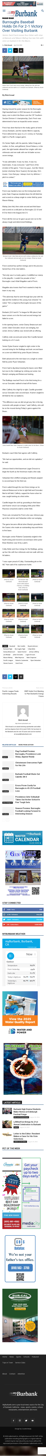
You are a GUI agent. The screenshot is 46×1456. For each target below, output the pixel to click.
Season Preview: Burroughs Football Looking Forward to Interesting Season (28, 811)
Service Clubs (20, 1314)
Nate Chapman (31, 657)
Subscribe (38, 924)
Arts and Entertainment (21, 1086)
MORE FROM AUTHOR (26, 745)
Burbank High (7, 649)
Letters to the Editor (20, 1111)
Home (4, 1308)
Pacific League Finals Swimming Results (10, 692)
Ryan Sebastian (36, 660)
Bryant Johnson (33, 646)
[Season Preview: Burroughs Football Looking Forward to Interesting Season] (8, 811)
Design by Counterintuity (23, 1380)
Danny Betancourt (9, 652)
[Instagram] (19, 1372)
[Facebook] (13, 1372)
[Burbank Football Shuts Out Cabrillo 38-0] (8, 777)
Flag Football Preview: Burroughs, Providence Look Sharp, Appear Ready (28, 754)
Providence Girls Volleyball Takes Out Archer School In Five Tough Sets (27, 799)
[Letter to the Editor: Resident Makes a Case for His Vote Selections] (7, 1103)
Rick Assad (8, 45)
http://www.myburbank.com (23, 723)
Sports (5, 757)
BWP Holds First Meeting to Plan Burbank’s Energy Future (34, 693)
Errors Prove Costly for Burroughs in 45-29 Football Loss (27, 788)
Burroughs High (20, 649)
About (4, 1325)
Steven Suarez (8, 663)
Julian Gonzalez (18, 654)
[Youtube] (32, 1372)
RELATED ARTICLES (9, 745)
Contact (12, 1325)
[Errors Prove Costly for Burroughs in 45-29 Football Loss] (8, 788)
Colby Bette (31, 649)
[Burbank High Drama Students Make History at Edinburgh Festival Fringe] (7, 1080)
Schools (26, 1308)
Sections (5, 18)
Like (40, 909)
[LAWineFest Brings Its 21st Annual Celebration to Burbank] (7, 1093)
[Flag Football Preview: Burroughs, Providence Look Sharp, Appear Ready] (8, 754)
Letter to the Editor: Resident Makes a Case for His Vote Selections (27, 1105)
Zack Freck (19, 663)
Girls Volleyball (7, 802)
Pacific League (8, 660)
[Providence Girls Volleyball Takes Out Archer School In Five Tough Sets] (8, 800)
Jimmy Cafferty (34, 652)
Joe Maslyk (6, 654)
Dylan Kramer (22, 652)
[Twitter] (26, 1372)
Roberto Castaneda (22, 660)
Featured (35, 1308)
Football (5, 768)
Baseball (12, 646)
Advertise (21, 1325)
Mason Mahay (8, 657)
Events (16, 1096)
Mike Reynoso (19, 657)
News (11, 1308)
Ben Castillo (21, 646)
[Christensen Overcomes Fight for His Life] (8, 765)
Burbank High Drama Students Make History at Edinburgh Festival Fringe (27, 1081)
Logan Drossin (30, 654)
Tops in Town (7, 1314)
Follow (39, 914)
